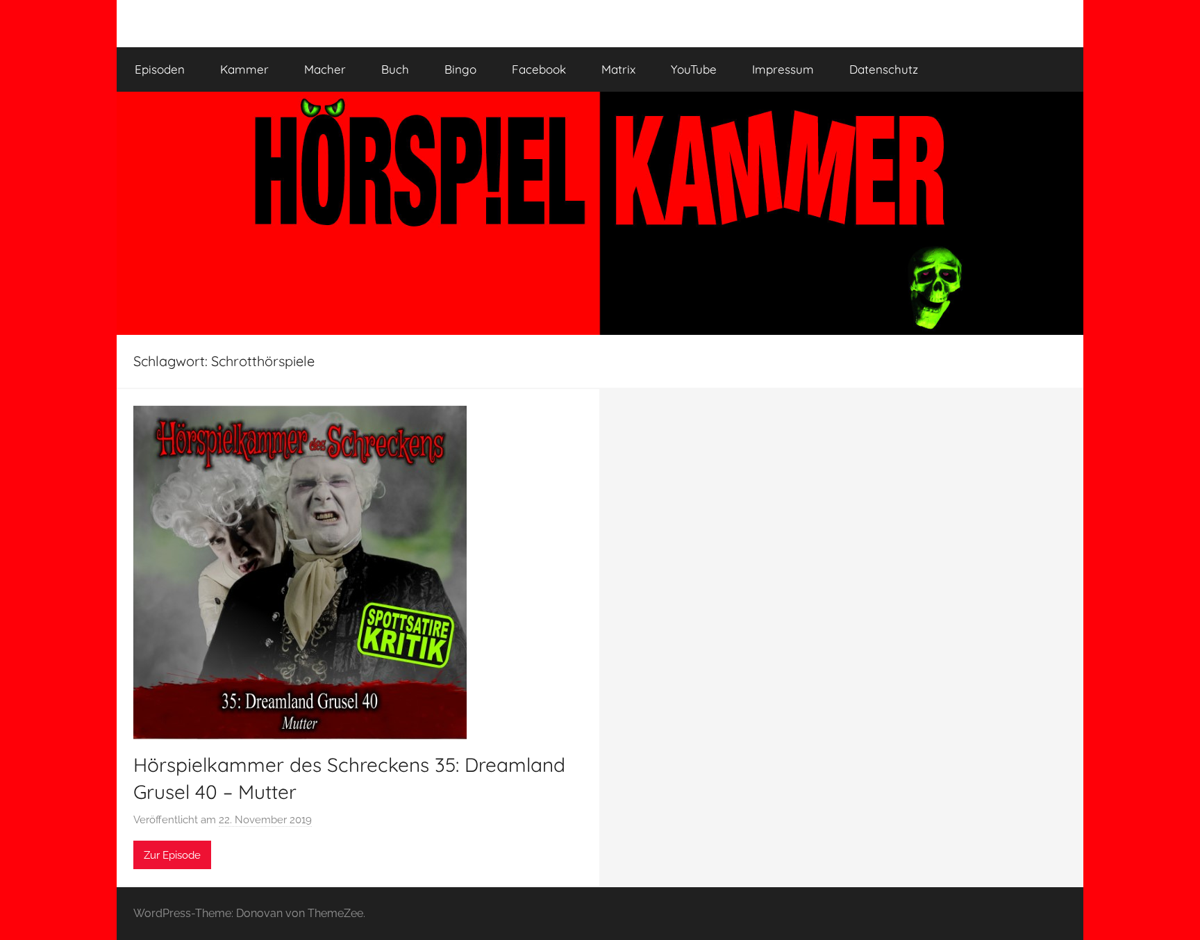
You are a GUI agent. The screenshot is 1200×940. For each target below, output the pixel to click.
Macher (325, 69)
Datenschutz (883, 69)
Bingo (460, 69)
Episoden (160, 69)
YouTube (694, 69)
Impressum (783, 69)
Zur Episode (172, 855)
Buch (395, 69)
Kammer (244, 69)
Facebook (539, 69)
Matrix (618, 69)
